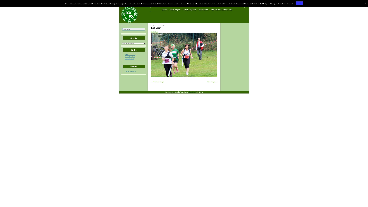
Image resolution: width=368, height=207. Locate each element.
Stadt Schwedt (129, 59)
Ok (299, 3)
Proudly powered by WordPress (176, 92)
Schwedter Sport (130, 57)
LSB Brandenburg (130, 55)
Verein (164, 9)
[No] (366, 3)
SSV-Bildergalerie (130, 71)
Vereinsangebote (189, 9)
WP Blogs (199, 92)
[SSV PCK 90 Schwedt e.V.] (134, 14)
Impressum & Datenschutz (221, 9)
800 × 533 (154, 32)
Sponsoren (203, 9)
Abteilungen (175, 9)
